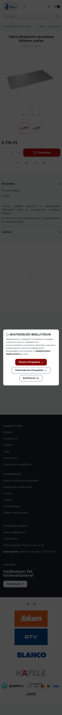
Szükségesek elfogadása (29, 370)
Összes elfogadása (29, 362)
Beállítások (29, 378)
